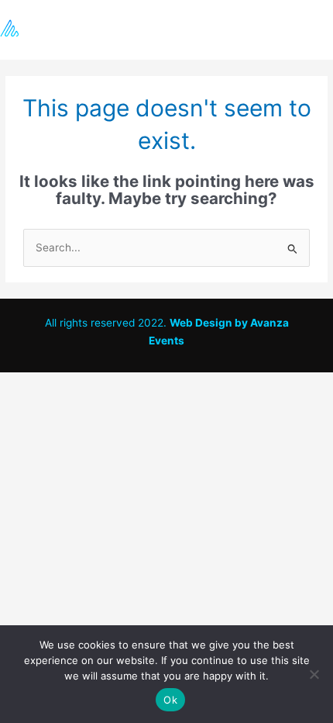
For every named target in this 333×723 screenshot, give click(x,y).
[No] (313, 674)
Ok (170, 700)
